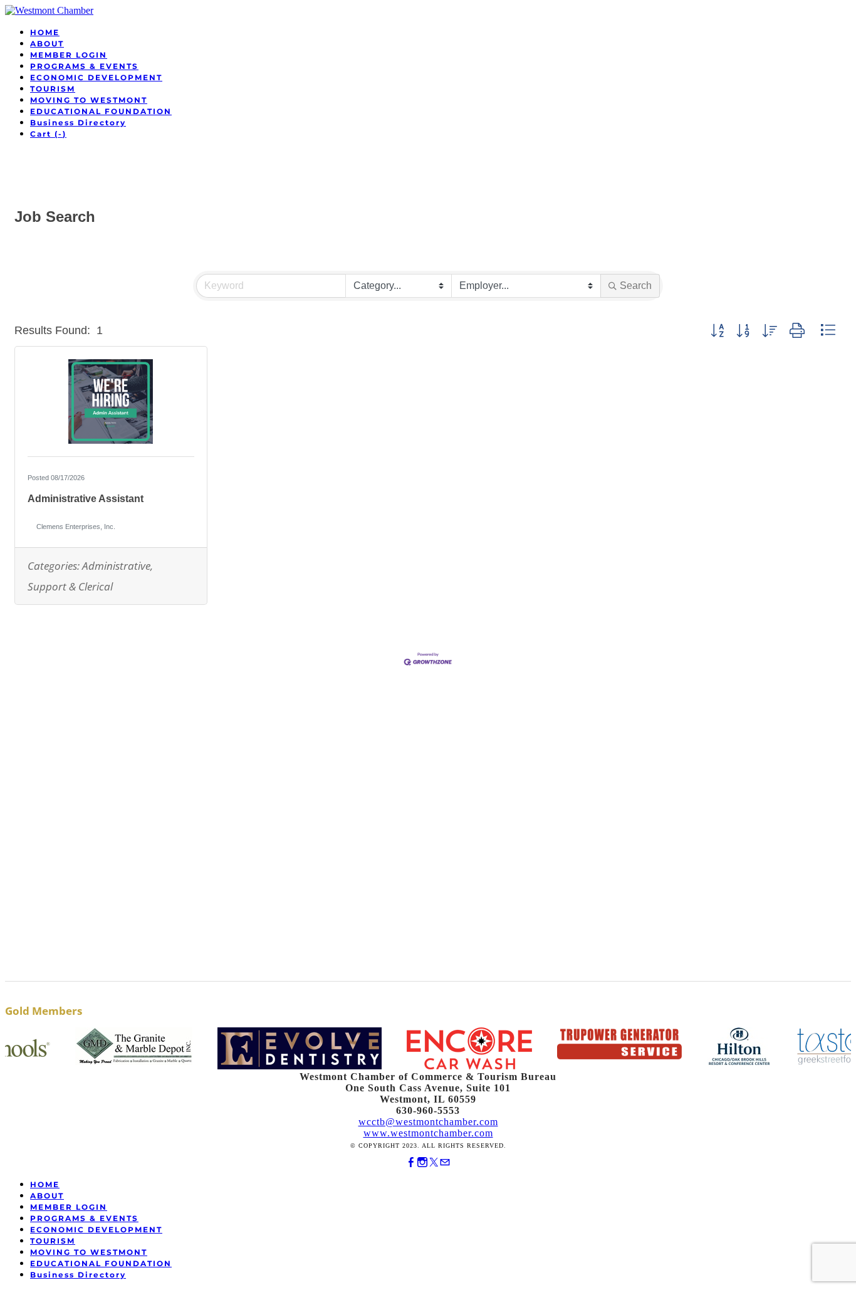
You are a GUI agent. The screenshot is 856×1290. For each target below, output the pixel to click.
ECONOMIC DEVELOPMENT (96, 77)
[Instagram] (422, 1162)
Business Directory (78, 122)
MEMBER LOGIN (68, 55)
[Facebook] (411, 1162)
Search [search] (636, 285)
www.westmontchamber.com (428, 1133)
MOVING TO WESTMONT (88, 100)
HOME (45, 32)
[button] (717, 330)
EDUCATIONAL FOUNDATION (101, 111)
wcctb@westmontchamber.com (428, 1121)
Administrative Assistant (86, 498)
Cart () (48, 134)
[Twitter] (434, 1162)
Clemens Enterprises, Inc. (75, 526)
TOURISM (52, 88)
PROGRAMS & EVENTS (84, 66)
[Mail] (445, 1162)
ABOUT (47, 43)
